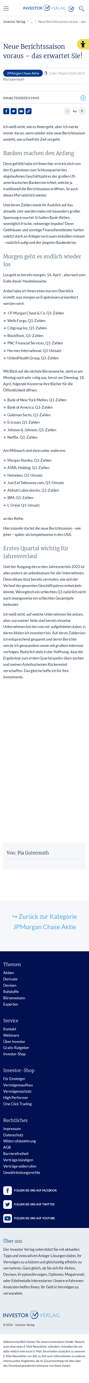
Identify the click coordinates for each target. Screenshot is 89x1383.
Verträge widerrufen (19, 1166)
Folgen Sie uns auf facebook (35, 1190)
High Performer (15, 1097)
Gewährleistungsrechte (21, 1172)
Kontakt (9, 1029)
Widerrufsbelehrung (19, 1141)
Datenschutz (13, 1135)
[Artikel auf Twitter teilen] (14, 111)
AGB (7, 1147)
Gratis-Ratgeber (16, 1047)
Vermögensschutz (17, 1091)
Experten (10, 1004)
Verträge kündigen (18, 1160)
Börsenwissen (14, 998)
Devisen (9, 985)
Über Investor (14, 1041)
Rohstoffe (11, 991)
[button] (83, 44)
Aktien (8, 972)
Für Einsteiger (14, 1078)
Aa (74, 111)
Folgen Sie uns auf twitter (34, 1204)
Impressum (12, 1128)
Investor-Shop (14, 1054)
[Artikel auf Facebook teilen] (6, 111)
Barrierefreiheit (16, 1153)
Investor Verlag (14, 21)
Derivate (10, 979)
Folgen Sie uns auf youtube (34, 1218)
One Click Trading (17, 1104)
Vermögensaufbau (18, 1085)
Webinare (11, 1035)
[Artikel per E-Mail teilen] (21, 111)
